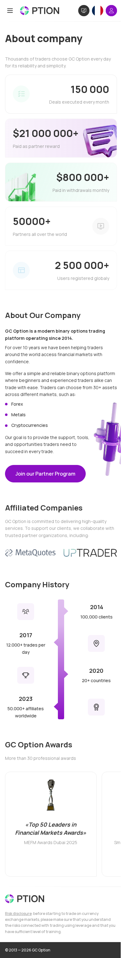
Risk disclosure (18, 913)
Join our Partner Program (45, 473)
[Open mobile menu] (10, 11)
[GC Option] (24, 898)
